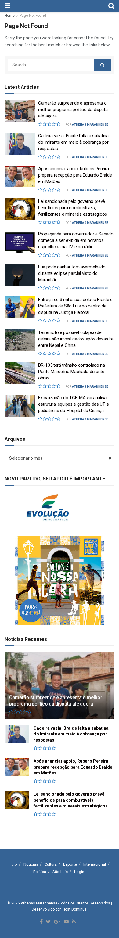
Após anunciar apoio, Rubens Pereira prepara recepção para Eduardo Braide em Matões (75, 175)
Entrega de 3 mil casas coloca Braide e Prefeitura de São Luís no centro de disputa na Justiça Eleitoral (75, 306)
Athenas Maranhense (90, 124)
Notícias (30, 864)
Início (12, 864)
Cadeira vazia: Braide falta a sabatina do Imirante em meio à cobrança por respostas (73, 142)
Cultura (51, 864)
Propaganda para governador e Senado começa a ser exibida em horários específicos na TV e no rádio (76, 240)
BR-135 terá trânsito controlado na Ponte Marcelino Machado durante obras (71, 371)
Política (39, 871)
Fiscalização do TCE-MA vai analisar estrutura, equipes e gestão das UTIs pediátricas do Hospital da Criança (73, 404)
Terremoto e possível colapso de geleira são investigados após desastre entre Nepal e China (76, 339)
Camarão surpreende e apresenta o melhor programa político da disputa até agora (73, 109)
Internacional (94, 864)
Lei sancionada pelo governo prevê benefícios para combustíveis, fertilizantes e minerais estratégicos (72, 208)
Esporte (70, 864)
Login (79, 871)
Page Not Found (33, 15)
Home (10, 15)
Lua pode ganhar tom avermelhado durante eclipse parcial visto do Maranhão (72, 273)
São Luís (60, 871)
